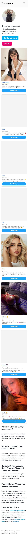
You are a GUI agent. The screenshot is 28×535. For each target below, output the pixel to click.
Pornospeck (7, 3)
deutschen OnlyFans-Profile (17, 510)
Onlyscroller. (16, 521)
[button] (24, 2)
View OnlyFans (14, 90)
